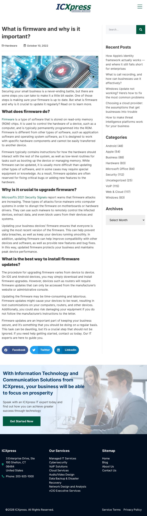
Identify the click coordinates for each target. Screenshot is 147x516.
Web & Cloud (114, 192)
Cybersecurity (58, 462)
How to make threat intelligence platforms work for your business (124, 122)
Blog (105, 462)
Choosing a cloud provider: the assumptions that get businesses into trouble (124, 107)
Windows (112, 197)
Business (111, 157)
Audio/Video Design (61, 474)
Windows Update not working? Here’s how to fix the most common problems (125, 93)
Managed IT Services (62, 458)
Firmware (8, 119)
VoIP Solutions (58, 466)
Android (111, 146)
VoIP (109, 186)
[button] (15, 350)
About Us (108, 466)
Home (106, 458)
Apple (110, 151)
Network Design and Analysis (67, 486)
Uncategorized (116, 180)
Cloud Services (59, 470)
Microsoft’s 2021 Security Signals (24, 197)
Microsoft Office (117, 169)
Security (111, 174)
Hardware (11, 45)
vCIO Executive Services (64, 490)
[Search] (140, 29)
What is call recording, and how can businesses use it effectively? (124, 79)
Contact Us (109, 470)
